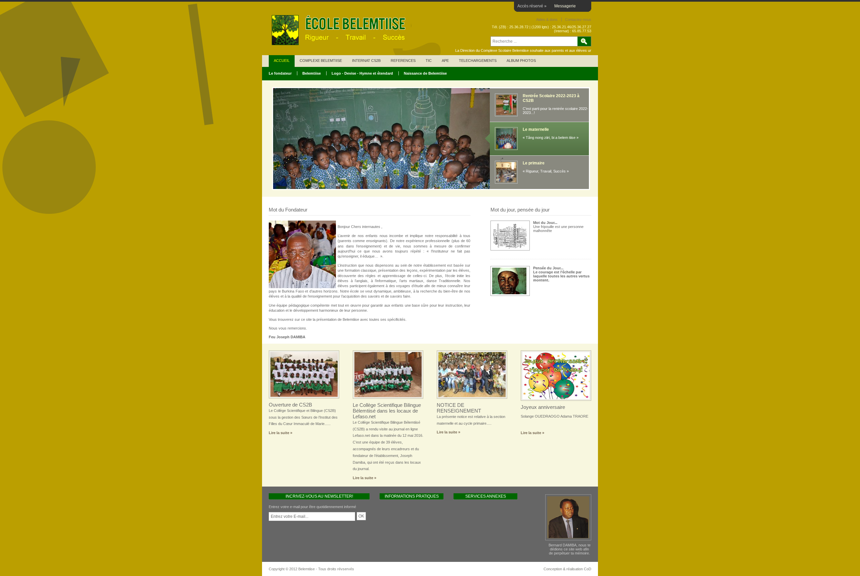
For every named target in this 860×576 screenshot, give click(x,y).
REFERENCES (403, 61)
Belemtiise (311, 73)
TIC (429, 61)
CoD (587, 569)
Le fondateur (280, 73)
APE (445, 61)
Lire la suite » (280, 433)
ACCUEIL (282, 61)
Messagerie (565, 6)
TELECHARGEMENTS (478, 61)
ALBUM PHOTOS (521, 61)
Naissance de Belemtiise (425, 73)
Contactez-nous (578, 19)
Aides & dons (547, 19)
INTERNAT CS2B (366, 61)
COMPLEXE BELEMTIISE (321, 61)
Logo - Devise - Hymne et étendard (362, 73)
